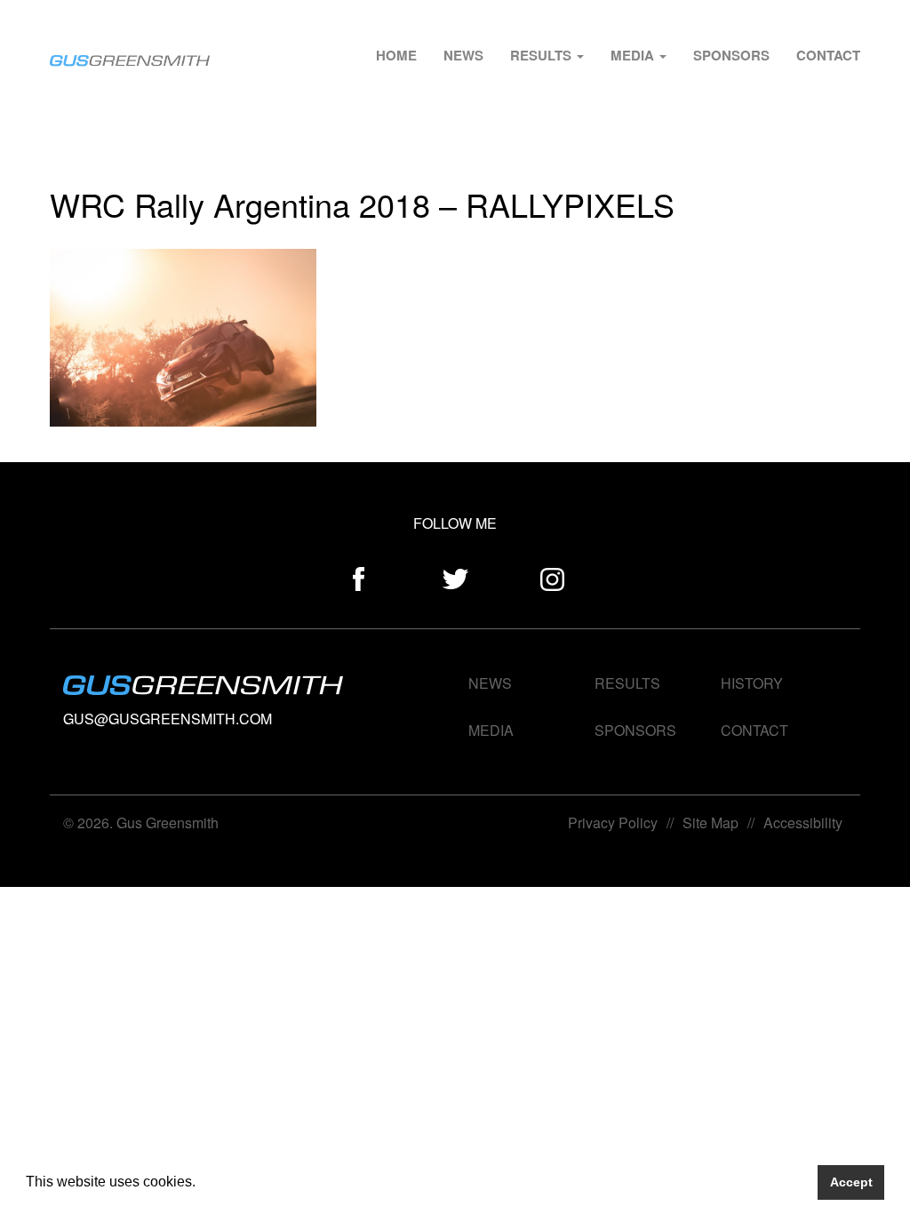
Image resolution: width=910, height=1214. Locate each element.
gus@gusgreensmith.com (167, 718)
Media (634, 55)
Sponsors (731, 55)
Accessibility (802, 822)
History (752, 683)
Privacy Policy (613, 822)
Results (542, 55)
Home (396, 55)
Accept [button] (851, 1182)
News (463, 55)
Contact (828, 55)
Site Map (710, 822)
